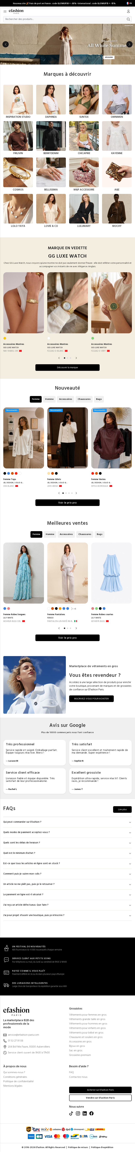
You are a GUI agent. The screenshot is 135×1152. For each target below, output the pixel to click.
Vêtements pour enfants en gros (87, 1028)
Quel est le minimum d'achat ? (19, 853)
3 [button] (70, 358)
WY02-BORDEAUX (99, 486)
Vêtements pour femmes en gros (87, 1015)
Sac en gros (75, 1050)
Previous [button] (5, 44)
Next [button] (129, 44)
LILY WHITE (8, 618)
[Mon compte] (128, 11)
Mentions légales (12, 1086)
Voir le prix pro (67, 503)
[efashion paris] (18, 11)
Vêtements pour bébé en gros (86, 1032)
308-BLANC (8, 486)
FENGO (50, 618)
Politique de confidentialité (18, 1081)
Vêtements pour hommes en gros (88, 1023)
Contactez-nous (78, 1077)
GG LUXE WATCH (11, 347)
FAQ (71, 1072)
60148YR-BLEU (98, 621)
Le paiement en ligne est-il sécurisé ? (23, 895)
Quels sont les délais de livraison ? (21, 843)
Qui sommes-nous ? (14, 1072)
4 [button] (72, 493)
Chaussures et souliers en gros (85, 1037)
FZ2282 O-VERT (98, 351)
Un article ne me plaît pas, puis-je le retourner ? (28, 884)
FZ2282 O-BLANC (55, 351)
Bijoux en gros (77, 1046)
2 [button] (67, 358)
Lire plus (122, 809)
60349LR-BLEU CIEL (12, 621)
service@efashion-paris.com (23, 1035)
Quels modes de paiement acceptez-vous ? (26, 832)
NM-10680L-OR (10, 351)
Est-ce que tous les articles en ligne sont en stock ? (31, 863)
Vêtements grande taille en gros (87, 1019)
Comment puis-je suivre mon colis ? (22, 874)
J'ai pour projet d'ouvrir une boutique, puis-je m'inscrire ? (33, 915)
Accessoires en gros (80, 1041)
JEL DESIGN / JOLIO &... (13, 482)
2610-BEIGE (52, 486)
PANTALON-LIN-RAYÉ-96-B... (60, 621)
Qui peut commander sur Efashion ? (22, 822)
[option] (67, 44)
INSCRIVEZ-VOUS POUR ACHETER (91, 699)
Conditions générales (15, 1077)
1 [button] (64, 358)
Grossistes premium (80, 1055)
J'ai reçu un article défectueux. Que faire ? (25, 905)
